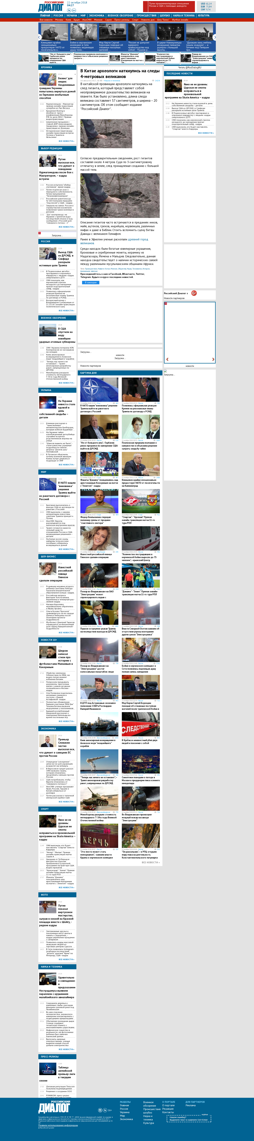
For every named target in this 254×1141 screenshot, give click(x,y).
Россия (58, 15)
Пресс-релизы (121, 19)
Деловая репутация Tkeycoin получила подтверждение (60, 1087)
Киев (68, 19)
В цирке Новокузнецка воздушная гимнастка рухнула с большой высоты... (169, 46)
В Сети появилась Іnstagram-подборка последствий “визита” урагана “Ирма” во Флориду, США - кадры (60, 952)
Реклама (191, 1105)
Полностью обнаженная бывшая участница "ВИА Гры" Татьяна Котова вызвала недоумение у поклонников (59, 705)
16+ (110, 1110)
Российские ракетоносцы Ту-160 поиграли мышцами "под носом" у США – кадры (59, 201)
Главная (45, 15)
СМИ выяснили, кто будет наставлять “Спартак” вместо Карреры (60, 847)
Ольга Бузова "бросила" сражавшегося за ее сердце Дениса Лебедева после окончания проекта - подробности (60, 615)
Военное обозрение (120, 15)
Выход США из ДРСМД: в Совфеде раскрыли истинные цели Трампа (188, 109)
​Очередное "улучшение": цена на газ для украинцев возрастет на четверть (59, 764)
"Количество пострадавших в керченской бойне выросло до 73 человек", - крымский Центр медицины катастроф (139, 559)
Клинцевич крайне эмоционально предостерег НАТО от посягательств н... (52, 46)
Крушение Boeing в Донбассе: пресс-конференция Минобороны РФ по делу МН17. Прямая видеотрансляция (59, 115)
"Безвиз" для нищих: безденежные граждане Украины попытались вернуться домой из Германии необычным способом (57, 86)
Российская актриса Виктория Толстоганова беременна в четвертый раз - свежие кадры (60, 598)
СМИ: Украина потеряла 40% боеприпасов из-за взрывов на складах (60, 350)
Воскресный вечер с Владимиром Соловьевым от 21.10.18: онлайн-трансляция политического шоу (60, 303)
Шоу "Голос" (163, 19)
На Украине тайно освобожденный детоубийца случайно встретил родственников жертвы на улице (60, 436)
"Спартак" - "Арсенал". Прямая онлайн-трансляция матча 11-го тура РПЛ (138, 520)
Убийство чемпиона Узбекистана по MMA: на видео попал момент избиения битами (58, 676)
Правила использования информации (58, 1125)
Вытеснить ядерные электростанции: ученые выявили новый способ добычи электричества (58, 1042)
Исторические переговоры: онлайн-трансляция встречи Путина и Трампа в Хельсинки (60, 134)
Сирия (108, 19)
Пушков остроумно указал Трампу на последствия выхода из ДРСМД (98, 630)
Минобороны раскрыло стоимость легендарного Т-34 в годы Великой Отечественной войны (58, 376)
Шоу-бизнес (101, 552)
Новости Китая (104, 269)
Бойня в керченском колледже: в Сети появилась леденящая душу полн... (82, 46)
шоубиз (165, 15)
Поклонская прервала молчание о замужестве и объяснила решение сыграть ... (91, 56)
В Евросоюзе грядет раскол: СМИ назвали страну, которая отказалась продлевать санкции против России (60, 773)
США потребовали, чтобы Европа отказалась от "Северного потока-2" (58, 782)
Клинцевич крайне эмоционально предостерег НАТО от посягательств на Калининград (141, 483)
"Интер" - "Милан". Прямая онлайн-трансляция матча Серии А (59, 854)
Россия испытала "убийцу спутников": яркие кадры (58, 186)
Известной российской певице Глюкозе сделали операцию (96, 556)
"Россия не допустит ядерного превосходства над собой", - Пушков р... (138, 46)
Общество (122, 269)
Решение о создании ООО (59, 1091)
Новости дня (147, 19)
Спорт (135, 19)
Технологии (137, 269)
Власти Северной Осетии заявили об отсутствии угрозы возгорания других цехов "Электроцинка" (140, 631)
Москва (59, 19)
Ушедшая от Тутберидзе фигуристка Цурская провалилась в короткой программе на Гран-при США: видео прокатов (60, 863)
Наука (129, 269)
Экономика (96, 15)
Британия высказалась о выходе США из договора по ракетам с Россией (60, 507)
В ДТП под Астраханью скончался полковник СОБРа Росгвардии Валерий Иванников (98, 706)
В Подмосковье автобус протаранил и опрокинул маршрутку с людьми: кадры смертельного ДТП (60, 274)
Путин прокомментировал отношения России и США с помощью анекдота (169, 4)
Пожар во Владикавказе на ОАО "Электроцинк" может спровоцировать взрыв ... (203, 58)
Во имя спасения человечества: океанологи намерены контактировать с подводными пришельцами (60, 1015)
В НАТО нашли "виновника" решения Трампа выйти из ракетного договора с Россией (98, 408)
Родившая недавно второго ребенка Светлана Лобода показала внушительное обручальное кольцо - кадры (60, 589)
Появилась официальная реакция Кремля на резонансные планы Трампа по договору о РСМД (60, 294)
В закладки (91, 282)
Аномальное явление (89, 271)
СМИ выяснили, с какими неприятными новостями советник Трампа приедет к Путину (59, 515)
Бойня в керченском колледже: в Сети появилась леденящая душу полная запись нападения (139, 668)
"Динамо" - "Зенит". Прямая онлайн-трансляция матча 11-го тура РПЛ (140, 593)
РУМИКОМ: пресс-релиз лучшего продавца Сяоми (58, 1096)
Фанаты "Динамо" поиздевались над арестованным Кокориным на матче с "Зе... (132, 58)
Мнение (98, 19)
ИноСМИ (86, 19)
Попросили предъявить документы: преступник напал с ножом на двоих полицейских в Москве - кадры (58, 686)
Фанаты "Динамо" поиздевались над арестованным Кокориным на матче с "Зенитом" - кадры (60, 880)
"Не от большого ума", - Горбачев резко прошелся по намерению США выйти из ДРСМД (99, 445)
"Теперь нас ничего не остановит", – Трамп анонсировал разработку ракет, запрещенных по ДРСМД (58, 366)
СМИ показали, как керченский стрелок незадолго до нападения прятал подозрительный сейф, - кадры (58, 284)
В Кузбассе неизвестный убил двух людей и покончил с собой (139, 742)
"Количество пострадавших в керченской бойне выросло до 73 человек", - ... (165, 58)
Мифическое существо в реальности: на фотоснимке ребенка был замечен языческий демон (59, 1033)
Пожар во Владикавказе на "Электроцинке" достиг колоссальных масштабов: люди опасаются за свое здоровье (97, 670)
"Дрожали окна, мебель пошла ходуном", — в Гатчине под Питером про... (198, 46)
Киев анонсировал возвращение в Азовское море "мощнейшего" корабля (60, 357)
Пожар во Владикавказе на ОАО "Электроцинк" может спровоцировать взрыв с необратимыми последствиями (97, 596)
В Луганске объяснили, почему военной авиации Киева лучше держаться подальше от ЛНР (58, 457)
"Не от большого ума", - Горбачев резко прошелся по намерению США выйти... (61, 58)
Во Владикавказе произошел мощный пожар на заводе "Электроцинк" (137, 817)
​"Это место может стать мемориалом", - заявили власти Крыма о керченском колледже (96, 854)
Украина (72, 15)
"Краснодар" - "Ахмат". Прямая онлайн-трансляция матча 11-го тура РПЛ (60, 872)
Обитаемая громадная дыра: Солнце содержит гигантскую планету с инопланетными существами (60, 1024)
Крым (77, 19)
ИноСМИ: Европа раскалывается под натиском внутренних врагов (60, 523)
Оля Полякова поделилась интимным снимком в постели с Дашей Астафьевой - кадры (59, 696)
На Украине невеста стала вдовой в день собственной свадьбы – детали (192, 104)
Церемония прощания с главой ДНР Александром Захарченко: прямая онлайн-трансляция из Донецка (60, 125)
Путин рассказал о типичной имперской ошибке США (60, 797)
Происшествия (146, 15)
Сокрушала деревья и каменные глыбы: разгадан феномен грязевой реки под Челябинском (60, 1006)
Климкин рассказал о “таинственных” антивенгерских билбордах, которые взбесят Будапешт (60, 426)
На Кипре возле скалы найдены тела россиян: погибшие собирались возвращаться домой (57, 542)
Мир (83, 15)
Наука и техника (183, 15)
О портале (168, 1105)
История (146, 269)
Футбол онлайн (180, 19)
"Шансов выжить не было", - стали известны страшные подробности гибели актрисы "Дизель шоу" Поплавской (59, 447)
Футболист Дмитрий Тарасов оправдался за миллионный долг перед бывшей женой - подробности (60, 625)
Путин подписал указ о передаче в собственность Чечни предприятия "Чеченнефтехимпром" (59, 193)
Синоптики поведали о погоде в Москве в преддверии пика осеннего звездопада (141, 780)
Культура (203, 15)
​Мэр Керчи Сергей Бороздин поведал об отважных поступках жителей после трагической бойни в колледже (140, 707)
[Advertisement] (143, 135)
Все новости (46, 19)
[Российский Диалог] (51, 11)
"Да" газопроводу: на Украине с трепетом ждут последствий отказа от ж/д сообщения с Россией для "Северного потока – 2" (59, 219)
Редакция (167, 1108)
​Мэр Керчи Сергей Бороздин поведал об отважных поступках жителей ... (111, 46)
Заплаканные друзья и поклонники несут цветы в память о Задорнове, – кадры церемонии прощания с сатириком (60, 935)
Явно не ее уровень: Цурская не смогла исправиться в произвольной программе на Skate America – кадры (187, 91)
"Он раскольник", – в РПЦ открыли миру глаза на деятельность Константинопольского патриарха (140, 854)
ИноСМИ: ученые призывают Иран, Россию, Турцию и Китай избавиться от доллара (60, 790)
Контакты (168, 1112)
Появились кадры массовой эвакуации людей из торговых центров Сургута (59, 944)
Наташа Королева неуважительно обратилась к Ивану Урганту (59, 606)
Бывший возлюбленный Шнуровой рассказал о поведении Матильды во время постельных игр (58, 714)
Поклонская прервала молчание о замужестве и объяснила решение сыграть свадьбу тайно (139, 445)
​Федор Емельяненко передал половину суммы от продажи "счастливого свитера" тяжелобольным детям (95, 521)
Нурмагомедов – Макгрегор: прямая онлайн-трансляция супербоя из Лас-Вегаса (60, 106)
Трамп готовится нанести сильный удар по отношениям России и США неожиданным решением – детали (59, 532)
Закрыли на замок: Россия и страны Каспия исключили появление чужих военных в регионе (60, 209)
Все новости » (66, 141)
